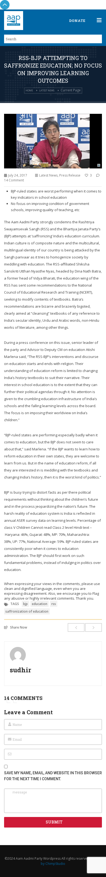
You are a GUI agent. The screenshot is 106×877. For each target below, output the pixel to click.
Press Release (69, 175)
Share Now (18, 627)
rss (53, 604)
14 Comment (14, 180)
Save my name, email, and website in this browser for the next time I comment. (53, 776)
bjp (25, 604)
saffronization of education (26, 611)
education (39, 604)
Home (29, 90)
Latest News (46, 90)
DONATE (77, 20)
